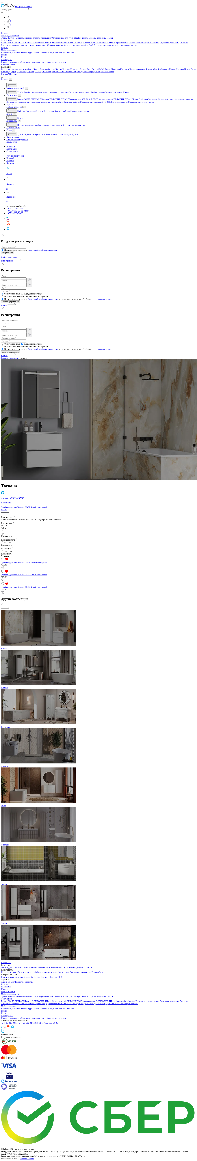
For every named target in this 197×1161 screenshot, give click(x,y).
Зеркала (4, 47)
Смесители (6, 45)
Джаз (89, 69)
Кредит (11, 982)
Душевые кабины (55, 45)
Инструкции (64, 972)
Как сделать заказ (9, 972)
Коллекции (14, 358)
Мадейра (157, 69)
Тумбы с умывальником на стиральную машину (30, 38)
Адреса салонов (14, 967)
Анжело (17, 69)
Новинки (5, 64)
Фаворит (90, 72)
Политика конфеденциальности (77, 967)
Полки (110, 38)
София (38, 72)
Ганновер (74, 69)
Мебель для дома (8, 50)
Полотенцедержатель (11, 62)
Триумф (76, 72)
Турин (83, 72)
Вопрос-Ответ (98, 972)
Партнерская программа (12, 977)
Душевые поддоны (102, 45)
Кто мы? (5, 74)
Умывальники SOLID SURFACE (67, 43)
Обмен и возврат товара (46, 972)
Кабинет (5, 52)
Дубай (101, 69)
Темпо (55, 72)
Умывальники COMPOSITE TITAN (99, 43)
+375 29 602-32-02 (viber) (29, 1023)
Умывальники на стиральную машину (29, 45)
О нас (4, 967)
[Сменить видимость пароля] (29, 280)
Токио (61, 72)
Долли (95, 69)
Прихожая (14, 52)
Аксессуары (6, 59)
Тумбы (4, 38)
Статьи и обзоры (30, 967)
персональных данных (102, 299)
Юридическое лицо (33, 294)
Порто (13, 72)
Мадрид (165, 69)
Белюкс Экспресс (42, 977)
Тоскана (68, 72)
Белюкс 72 (29, 977)
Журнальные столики (37, 52)
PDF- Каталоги (8, 991)
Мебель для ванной (10, 35)
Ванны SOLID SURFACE (13, 43)
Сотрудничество (55, 967)
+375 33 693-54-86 (49, 1023)
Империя (115, 69)
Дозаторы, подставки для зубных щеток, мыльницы (44, 62)
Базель (36, 69)
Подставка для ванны (169, 43)
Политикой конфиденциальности (43, 250)
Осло (193, 69)
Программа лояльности (81, 972)
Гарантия (29, 982)
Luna (3, 69)
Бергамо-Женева (47, 69)
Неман (187, 69)
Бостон (58, 69)
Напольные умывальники (147, 43)
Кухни (4, 55)
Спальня (23, 52)
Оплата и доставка (26, 972)
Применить (6, 536)
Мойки (132, 43)
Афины (29, 69)
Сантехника (6, 40)
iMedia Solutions (27, 1159)
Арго (23, 69)
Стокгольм (46, 72)
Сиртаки (30, 72)
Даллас (83, 69)
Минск (172, 69)
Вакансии (42, 967)
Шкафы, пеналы (81, 38)
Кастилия (124, 69)
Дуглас (108, 69)
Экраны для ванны (97, 38)
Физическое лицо (12, 294)
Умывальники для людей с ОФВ (78, 45)
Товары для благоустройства (61, 52)
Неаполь (180, 69)
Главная (5, 358)
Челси (98, 72)
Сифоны (184, 43)
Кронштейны (122, 43)
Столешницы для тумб (62, 38)
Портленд (5, 72)
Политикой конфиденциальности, (43, 299)
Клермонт (140, 69)
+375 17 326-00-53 (9, 1023)
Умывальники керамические (125, 45)
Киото (132, 69)
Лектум (148, 69)
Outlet (12, 64)
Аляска (9, 69)
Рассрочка (20, 982)
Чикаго (104, 72)
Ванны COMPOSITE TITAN (38, 43)
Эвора (111, 72)
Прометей (21, 72)
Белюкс (7, 542)
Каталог (4, 33)
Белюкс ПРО (56, 977)
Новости (13, 74)
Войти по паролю (9, 257)
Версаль (66, 69)
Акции (4, 982)
